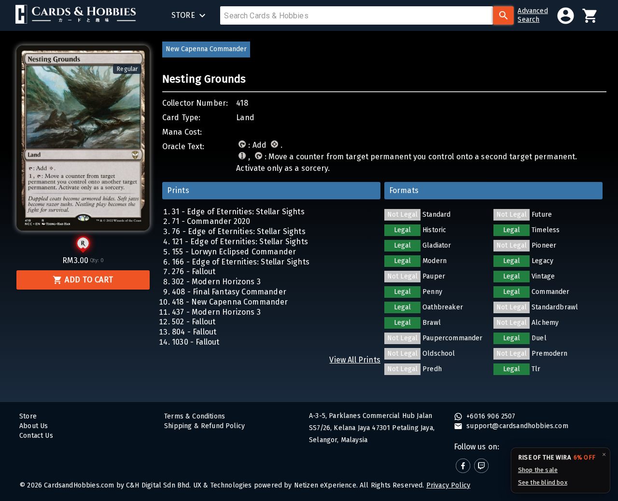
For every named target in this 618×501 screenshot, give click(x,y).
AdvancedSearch (533, 15)
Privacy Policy (448, 485)
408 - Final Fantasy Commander (229, 291)
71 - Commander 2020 (211, 221)
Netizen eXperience (325, 485)
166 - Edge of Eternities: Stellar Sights (240, 261)
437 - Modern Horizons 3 (216, 312)
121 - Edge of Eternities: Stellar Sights (240, 241)
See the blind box (542, 482)
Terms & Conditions (194, 416)
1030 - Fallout (195, 342)
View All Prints (354, 359)
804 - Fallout (194, 331)
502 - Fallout (193, 321)
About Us (33, 426)
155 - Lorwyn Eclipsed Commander (234, 251)
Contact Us (36, 435)
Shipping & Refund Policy (204, 426)
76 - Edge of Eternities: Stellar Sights (239, 231)
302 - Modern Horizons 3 (216, 281)
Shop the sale (538, 469)
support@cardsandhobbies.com (516, 426)
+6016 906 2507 (490, 416)
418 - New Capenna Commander (230, 301)
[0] (590, 15)
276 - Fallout (193, 271)
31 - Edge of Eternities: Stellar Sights (238, 211)
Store (28, 416)
